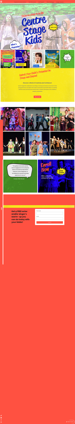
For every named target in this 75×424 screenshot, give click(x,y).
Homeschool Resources (21, 64)
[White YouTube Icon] (1, 418)
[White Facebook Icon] (1, 420)
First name (38, 210)
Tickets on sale (50, 66)
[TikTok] (1, 415)
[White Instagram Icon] (1, 422)
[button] (1, 2)
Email (37, 216)
